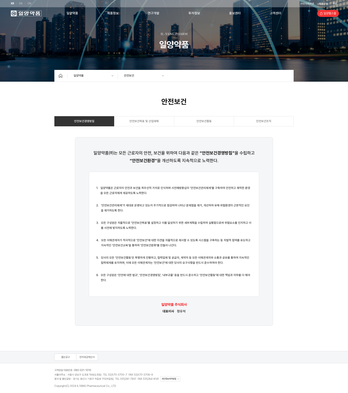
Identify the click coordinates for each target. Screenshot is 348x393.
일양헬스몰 (330, 13)
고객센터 (275, 13)
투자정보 (194, 13)
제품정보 (113, 13)
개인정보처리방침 (169, 379)
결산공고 (65, 357)
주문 (335, 3)
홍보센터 (235, 13)
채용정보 (323, 3)
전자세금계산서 (87, 357)
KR (12, 3)
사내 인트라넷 (307, 3)
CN (29, 3)
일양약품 (72, 13)
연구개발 (153, 13)
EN (20, 3)
